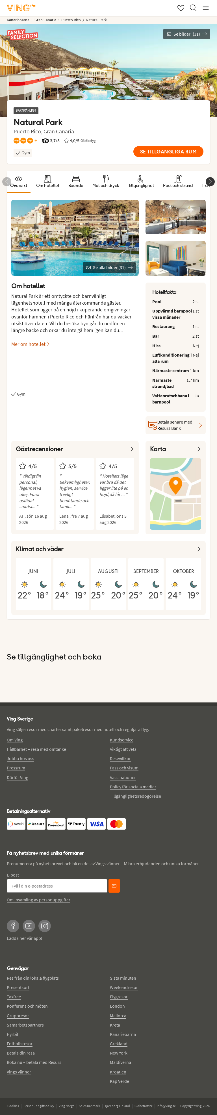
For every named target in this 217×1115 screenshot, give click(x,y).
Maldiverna (120, 1062)
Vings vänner (19, 1072)
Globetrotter (143, 1106)
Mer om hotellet (28, 344)
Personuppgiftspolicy (38, 1106)
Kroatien (118, 1072)
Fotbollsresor (19, 1043)
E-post (13, 875)
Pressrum (16, 768)
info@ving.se (166, 1106)
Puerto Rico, (29, 131)
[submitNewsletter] (114, 886)
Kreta (115, 1025)
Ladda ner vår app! (24, 938)
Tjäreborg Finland (117, 1106)
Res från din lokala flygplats (33, 978)
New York (118, 1053)
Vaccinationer (123, 777)
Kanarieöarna (123, 1034)
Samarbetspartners (25, 1025)
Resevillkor (120, 758)
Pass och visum (124, 768)
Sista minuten (123, 978)
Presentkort (18, 987)
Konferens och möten (27, 1006)
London (117, 1006)
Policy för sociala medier (133, 786)
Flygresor (119, 996)
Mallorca (118, 1015)
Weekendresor (124, 987)
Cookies (13, 1106)
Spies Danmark (89, 1106)
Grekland (118, 1043)
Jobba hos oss (20, 758)
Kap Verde (119, 1081)
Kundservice (121, 740)
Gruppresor (18, 1015)
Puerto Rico (62, 316)
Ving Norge (66, 1106)
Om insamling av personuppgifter (38, 900)
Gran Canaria (59, 131)
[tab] (19, 182)
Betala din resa (21, 1053)
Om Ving (15, 740)
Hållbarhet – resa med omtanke (36, 749)
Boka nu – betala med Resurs (34, 1062)
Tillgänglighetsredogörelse (135, 796)
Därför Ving (17, 777)
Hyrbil (12, 1034)
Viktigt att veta (123, 749)
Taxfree (14, 996)
